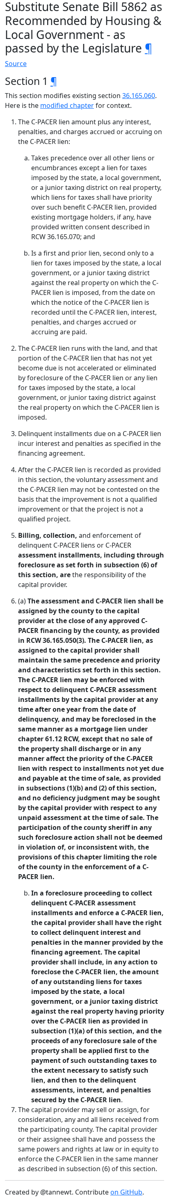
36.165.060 (138, 95)
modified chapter (67, 105)
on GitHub (126, 1192)
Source (16, 63)
